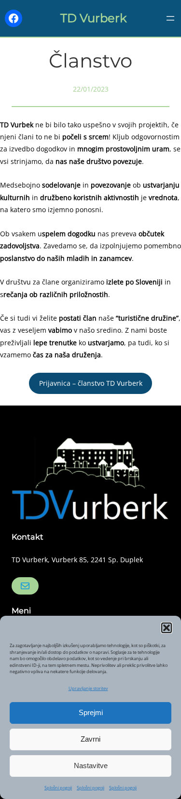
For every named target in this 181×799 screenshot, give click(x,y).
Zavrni (90, 739)
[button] (166, 628)
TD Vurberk (93, 18)
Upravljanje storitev (88, 688)
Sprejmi (91, 712)
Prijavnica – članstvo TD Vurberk (90, 383)
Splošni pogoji (58, 788)
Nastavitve (91, 765)
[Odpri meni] (170, 18)
